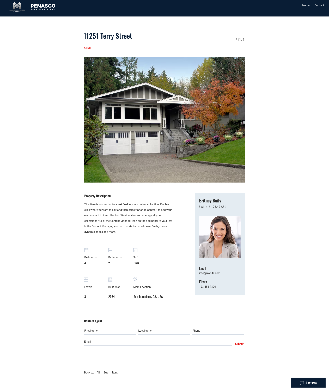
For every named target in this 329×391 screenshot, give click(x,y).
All (98, 372)
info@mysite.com (209, 273)
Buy (105, 372)
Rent (115, 372)
